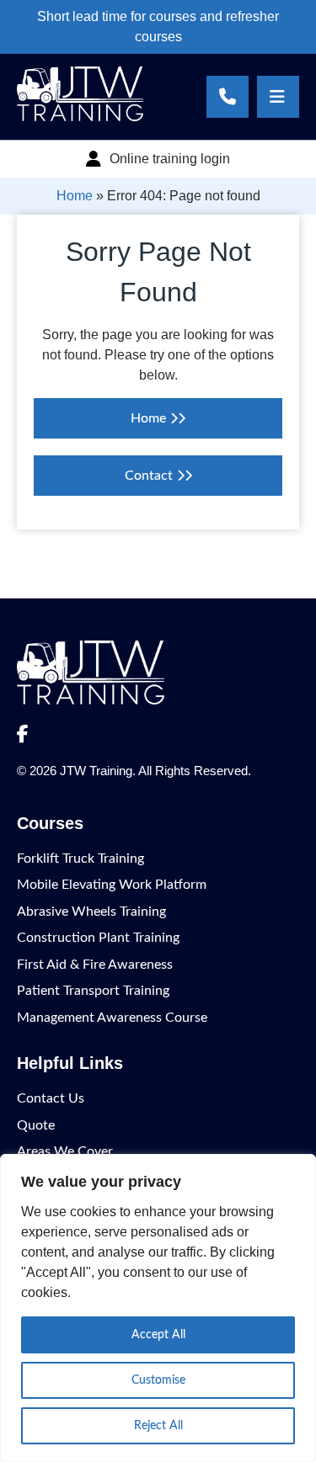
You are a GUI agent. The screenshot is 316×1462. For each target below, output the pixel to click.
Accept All (158, 1335)
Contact (149, 475)
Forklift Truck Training (80, 858)
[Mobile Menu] (278, 97)
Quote (36, 1125)
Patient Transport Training (93, 990)
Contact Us (50, 1098)
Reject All (158, 1426)
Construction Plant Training (98, 937)
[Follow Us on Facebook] (23, 735)
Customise (158, 1380)
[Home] (80, 117)
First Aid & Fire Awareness (95, 964)
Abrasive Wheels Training (91, 911)
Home (74, 196)
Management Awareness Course (112, 1017)
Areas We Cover (65, 1151)
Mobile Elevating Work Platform (111, 884)
